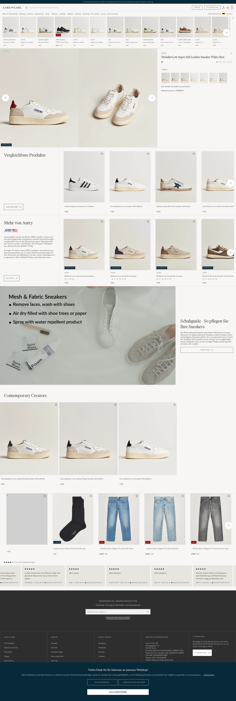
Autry (23, 40)
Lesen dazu (205, 350)
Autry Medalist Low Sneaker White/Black (126, 206)
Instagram (102, 643)
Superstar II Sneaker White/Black (9, 42)
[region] (118, 575)
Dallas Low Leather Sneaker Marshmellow (79, 42)
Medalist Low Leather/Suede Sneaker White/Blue (201, 42)
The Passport (9, 643)
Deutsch (229, 14)
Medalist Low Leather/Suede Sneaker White (219, 42)
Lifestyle (62, 14)
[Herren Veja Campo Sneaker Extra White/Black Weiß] (168, 27)
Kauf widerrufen (57, 656)
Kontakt (54, 648)
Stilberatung (212, 7)
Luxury (103, 14)
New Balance (60, 40)
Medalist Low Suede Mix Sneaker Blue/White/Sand (123, 276)
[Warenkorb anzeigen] (232, 7)
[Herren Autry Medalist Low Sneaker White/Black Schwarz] (28, 27)
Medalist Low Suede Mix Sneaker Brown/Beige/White (169, 276)
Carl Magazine (214, 14)
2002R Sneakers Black (62, 42)
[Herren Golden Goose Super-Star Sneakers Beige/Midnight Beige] (150, 27)
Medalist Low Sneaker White (97, 42)
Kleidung (22, 14)
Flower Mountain (184, 40)
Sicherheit (8, 652)
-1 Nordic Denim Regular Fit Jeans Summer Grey (210, 548)
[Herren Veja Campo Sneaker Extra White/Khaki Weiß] (115, 27)
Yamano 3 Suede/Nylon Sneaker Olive (184, 42)
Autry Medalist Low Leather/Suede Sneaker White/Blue (81, 479)
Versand (54, 643)
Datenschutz (9, 661)
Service (197, 7)
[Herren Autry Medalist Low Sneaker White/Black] (147, 438)
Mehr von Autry (18, 222)
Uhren (47, 14)
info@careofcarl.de (166, 660)
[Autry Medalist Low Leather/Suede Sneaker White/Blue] (88, 476)
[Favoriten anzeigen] (227, 7)
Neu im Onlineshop (10, 14)
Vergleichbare (25, 155)
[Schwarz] (213, 78)
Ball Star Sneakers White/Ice (43, 42)
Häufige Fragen (57, 652)
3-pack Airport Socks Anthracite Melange (69, 548)
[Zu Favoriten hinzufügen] (101, 154)
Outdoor (78, 14)
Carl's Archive (112, 14)
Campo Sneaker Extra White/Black (166, 42)
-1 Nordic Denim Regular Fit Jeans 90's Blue (116, 548)
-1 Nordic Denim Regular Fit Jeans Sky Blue (162, 548)
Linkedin (101, 656)
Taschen (54, 14)
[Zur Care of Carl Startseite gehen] (12, 8)
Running (86, 14)
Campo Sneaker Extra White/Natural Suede (132, 42)
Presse (6, 656)
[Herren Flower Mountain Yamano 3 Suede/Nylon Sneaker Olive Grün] (185, 27)
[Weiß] (165, 78)
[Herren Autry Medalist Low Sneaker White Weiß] (98, 27)
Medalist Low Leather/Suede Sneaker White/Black (79, 276)
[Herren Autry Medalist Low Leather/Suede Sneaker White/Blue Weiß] (202, 27)
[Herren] (26, 519)
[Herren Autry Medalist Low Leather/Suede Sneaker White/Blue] (88, 438)
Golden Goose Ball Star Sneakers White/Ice (173, 206)
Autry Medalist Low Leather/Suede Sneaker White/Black (23, 479)
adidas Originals (9, 40)
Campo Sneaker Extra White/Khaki (114, 42)
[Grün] (223, 78)
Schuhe (30, 14)
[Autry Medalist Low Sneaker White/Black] (147, 476)
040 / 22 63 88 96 (159, 658)
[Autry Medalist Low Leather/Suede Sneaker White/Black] (29, 476)
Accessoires (39, 14)
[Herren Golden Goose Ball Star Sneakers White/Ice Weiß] (45, 27)
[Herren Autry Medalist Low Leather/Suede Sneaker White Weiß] (220, 27)
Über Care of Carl (11, 648)
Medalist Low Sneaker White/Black (27, 42)
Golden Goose (43, 40)
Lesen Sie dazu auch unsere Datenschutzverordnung (118, 617)
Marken (70, 14)
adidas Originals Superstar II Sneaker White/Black (79, 206)
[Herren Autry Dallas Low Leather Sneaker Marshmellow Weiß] (80, 27)
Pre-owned (95, 14)
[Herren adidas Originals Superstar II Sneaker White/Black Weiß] (10, 27)
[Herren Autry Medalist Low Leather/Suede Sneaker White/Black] (29, 438)
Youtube (101, 652)
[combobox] (229, 14)
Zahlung (54, 661)
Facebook (102, 648)
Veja (109, 40)
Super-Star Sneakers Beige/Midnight (149, 42)
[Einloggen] (223, 7)
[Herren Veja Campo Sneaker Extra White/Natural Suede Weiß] (133, 27)
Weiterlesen (209, 675)
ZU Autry (10, 278)
